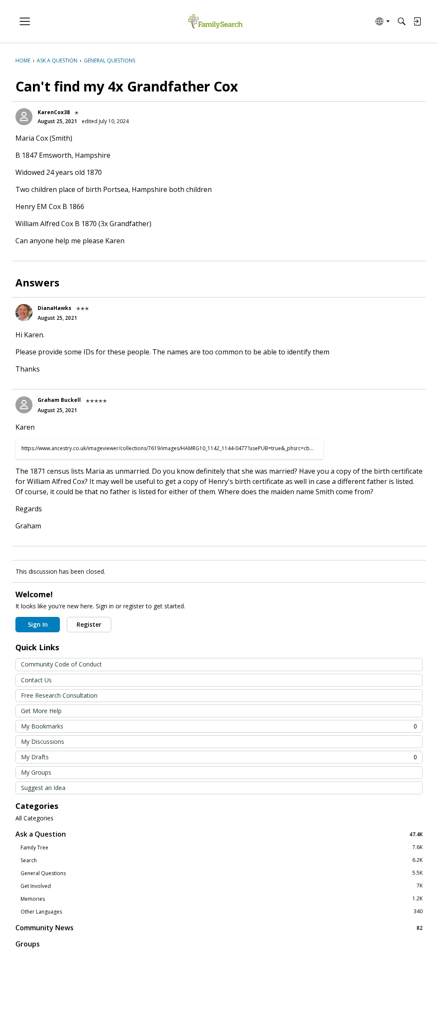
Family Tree (222, 847)
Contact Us (36, 680)
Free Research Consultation (59, 695)
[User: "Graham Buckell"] (24, 404)
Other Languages (222, 911)
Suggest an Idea (43, 788)
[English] (215, 22)
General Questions (222, 873)
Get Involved (222, 886)
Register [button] (89, 624)
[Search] (401, 21)
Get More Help (41, 711)
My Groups (36, 772)
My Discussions (42, 741)
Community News (219, 927)
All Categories (34, 818)
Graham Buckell (59, 400)
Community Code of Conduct (61, 664)
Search (222, 860)
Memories (222, 898)
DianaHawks (54, 308)
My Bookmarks (219, 726)
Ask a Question (219, 833)
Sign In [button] (38, 624)
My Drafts (219, 757)
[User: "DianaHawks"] (24, 312)
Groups (27, 944)
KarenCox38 (54, 112)
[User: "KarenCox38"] (24, 116)
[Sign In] (417, 21)
